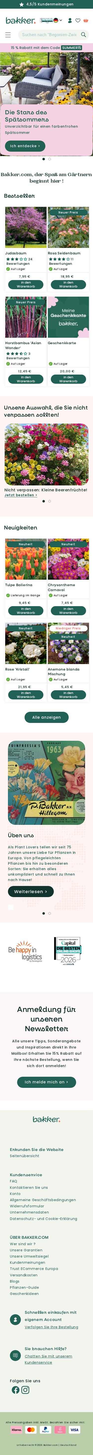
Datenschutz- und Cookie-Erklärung (43, 1218)
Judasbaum (15, 253)
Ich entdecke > (25, 145)
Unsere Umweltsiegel (29, 1256)
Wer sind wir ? (22, 1243)
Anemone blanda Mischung (64, 671)
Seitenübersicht (24, 1155)
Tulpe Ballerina (18, 584)
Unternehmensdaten (29, 1212)
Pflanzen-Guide (24, 1287)
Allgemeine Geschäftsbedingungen (43, 1199)
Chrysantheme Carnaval (61, 587)
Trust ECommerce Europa (34, 1268)
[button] (5, 35)
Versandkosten (24, 1275)
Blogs (15, 1281)
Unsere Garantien (26, 1250)
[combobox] (53, 35)
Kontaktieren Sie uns (29, 1187)
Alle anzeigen (46, 717)
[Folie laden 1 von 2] (44, 159)
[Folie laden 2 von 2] (50, 159)
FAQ (13, 1181)
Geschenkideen (24, 1293)
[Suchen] (83, 34)
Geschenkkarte (62, 342)
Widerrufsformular (27, 1206)
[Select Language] (58, 22)
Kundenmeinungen (27, 1262)
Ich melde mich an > (46, 1082)
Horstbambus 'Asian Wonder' (23, 345)
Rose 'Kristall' (17, 669)
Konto (15, 1193)
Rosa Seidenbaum (64, 253)
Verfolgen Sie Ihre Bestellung (51, 1327)
